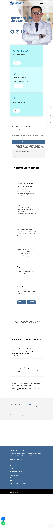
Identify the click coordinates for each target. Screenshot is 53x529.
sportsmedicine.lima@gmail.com (21, 415)
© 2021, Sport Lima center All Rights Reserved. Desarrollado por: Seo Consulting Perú (25, 491)
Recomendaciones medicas (17, 465)
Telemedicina (31, 301)
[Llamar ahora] (3, 518)
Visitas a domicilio (20, 302)
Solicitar (17, 62)
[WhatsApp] (3, 523)
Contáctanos (18, 85)
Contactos (12, 468)
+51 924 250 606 (20, 51)
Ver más (16, 110)
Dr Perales (12, 463)
